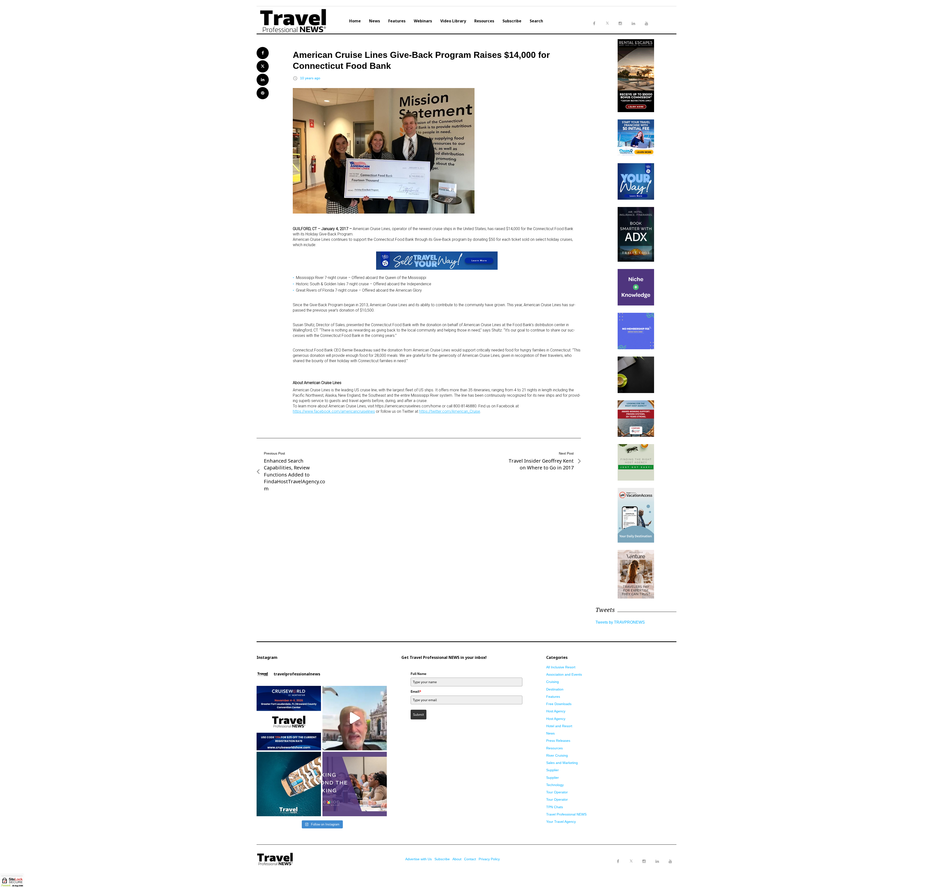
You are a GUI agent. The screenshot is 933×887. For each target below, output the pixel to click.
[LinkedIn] (657, 861)
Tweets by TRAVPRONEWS (620, 622)
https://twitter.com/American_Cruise (449, 411)
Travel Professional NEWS (566, 814)
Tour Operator (557, 792)
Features (397, 21)
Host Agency (555, 711)
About (456, 859)
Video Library (453, 21)
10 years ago (310, 78)
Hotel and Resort (559, 726)
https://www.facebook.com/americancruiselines (334, 411)
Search (536, 21)
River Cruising (557, 755)
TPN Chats (554, 807)
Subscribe (511, 21)
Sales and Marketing (562, 763)
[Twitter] (631, 857)
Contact (470, 859)
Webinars (423, 21)
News (374, 21)
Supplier (552, 770)
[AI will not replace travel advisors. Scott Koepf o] (354, 718)
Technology (555, 785)
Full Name (418, 674)
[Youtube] (670, 861)
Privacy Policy (489, 859)
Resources (484, 21)
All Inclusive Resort (560, 667)
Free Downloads (558, 704)
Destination (554, 689)
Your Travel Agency (561, 822)
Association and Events (564, 674)
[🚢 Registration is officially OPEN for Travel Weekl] (289, 718)
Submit (418, 714)
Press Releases (558, 741)
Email (416, 691)
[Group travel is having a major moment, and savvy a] (289, 784)
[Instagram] (644, 861)
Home (355, 21)
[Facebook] (618, 861)
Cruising (552, 682)
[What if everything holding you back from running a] (354, 784)
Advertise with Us (418, 859)
